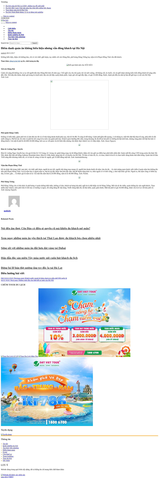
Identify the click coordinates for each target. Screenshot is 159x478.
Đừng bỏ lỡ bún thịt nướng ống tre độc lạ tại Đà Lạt (31, 267)
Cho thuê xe (7, 454)
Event (5, 452)
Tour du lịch (13, 39)
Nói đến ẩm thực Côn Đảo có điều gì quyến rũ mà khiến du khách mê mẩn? (45, 228)
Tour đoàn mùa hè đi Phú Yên (17, 10)
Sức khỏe (6, 460)
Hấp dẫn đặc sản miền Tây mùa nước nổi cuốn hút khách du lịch (39, 257)
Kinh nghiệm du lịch (10, 446)
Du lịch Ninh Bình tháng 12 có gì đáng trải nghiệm (24, 12)
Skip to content (8, 16)
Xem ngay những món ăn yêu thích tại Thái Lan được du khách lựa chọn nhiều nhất (51, 238)
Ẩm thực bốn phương (11, 448)
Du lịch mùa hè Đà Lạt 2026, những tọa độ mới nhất (25, 6)
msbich (3, 53)
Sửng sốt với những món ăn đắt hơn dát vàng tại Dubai (33, 248)
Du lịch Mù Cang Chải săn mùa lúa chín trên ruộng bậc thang (28, 8)
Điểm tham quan (9, 450)
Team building (8, 456)
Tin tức (5, 444)
